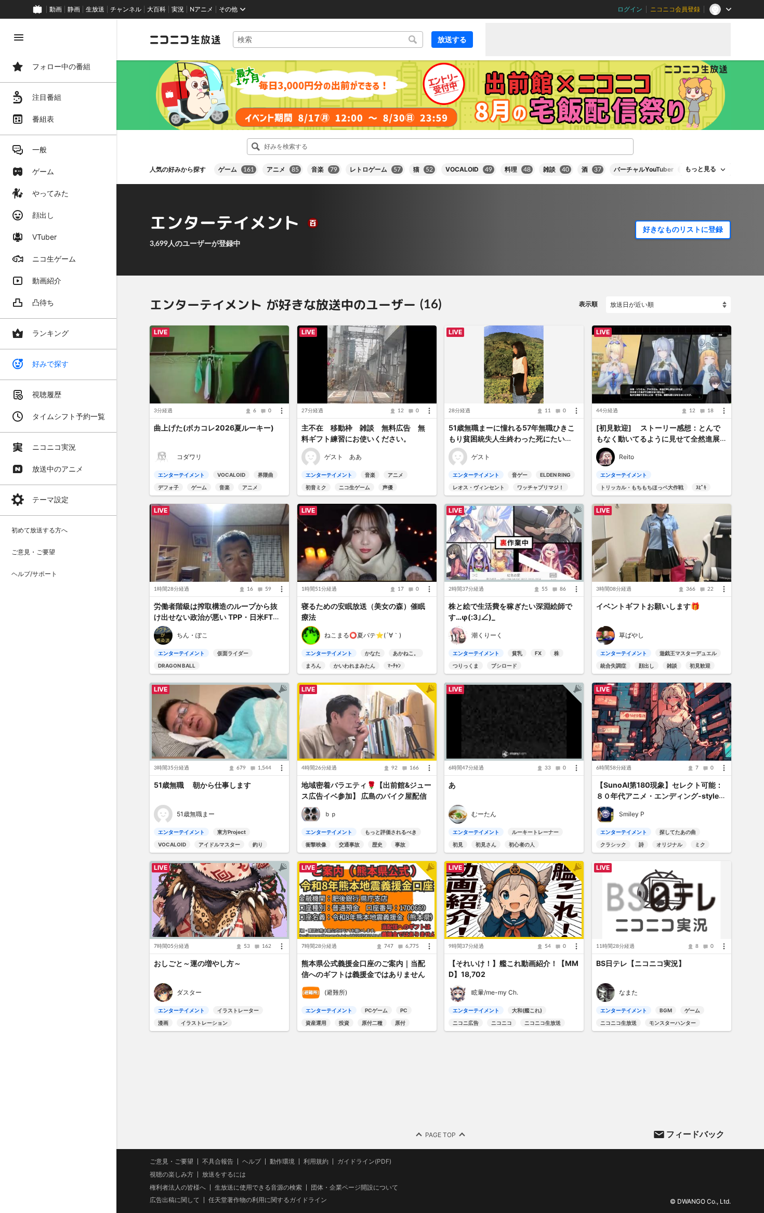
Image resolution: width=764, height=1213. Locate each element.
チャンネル (125, 9)
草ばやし (631, 636)
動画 (55, 9)
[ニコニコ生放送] (185, 39)
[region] (58, 616)
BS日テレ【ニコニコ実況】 (641, 963)
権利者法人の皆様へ (178, 1187)
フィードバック (695, 1134)
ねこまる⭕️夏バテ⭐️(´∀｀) (362, 636)
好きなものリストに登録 (683, 229)
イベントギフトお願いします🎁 (648, 606)
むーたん (483, 814)
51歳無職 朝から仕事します (202, 785)
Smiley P (631, 814)
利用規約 (316, 1161)
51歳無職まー (196, 814)
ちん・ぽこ (192, 636)
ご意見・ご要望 (171, 1161)
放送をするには (224, 1174)
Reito (626, 457)
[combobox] (328, 39)
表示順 (588, 304)
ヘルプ (251, 1161)
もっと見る (700, 169)
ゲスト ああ (343, 457)
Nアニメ (201, 9)
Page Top (440, 1134)
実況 (178, 9)
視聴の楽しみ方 (171, 1174)
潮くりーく (487, 636)
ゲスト (480, 457)
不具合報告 (217, 1161)
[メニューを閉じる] (18, 37)
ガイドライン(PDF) (364, 1161)
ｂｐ (330, 814)
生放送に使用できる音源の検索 (258, 1187)
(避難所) (335, 992)
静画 (74, 9)
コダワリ (189, 457)
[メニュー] (281, 411)
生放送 (95, 9)
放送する (452, 39)
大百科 (156, 9)
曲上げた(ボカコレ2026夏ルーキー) (214, 428)
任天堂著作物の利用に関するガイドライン (267, 1200)
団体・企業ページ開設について (354, 1187)
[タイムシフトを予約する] (278, 336)
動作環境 (282, 1161)
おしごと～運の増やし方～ (197, 963)
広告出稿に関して (175, 1200)
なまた (628, 992)
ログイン (629, 9)
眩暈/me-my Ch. (494, 992)
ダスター (189, 992)
